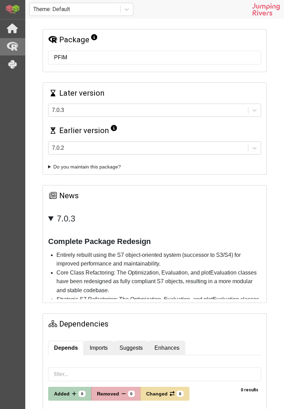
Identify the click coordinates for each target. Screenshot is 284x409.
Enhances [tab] (166, 348)
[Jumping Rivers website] (266, 9)
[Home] (12, 28)
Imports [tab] (99, 348)
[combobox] (34, 9)
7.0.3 (66, 218)
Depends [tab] (66, 348)
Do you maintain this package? (87, 166)
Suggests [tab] (131, 348)
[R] (12, 46)
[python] (12, 64)
